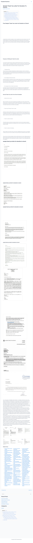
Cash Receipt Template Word (26, 465)
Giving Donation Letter (8, 454)
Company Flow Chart (4, 502)
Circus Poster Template (4, 498)
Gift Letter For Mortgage (25, 459)
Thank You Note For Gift (25, 466)
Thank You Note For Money (26, 460)
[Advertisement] (9, 30)
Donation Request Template (8, 477)
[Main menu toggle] (31, 1)
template (2, 508)
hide (7, 11)
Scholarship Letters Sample (26, 463)
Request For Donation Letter (17, 465)
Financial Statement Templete (26, 461)
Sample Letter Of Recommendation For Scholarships (25, 475)
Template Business (5, 1)
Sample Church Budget (25, 464)
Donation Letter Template (25, 462)
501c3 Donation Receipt (25, 454)
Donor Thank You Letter (16, 483)
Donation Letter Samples (16, 464)
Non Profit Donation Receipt (17, 479)
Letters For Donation (16, 461)
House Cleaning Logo (4, 501)
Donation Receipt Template (17, 453)
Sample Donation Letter (16, 452)
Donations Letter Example (16, 480)
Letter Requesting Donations (8, 465)
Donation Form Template (16, 484)
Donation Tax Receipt (16, 478)
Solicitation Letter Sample (16, 456)
